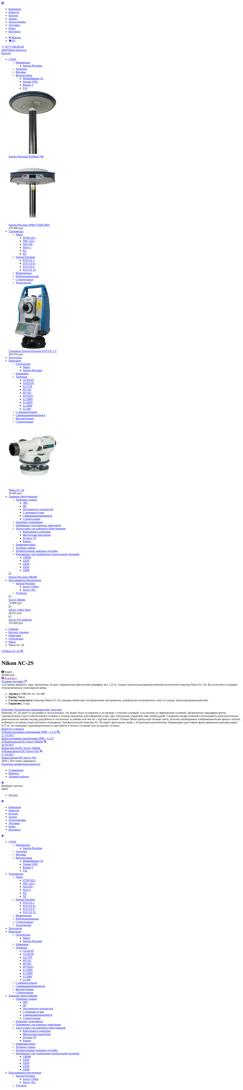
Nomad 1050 (30, 81)
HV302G (28, 395)
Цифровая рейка (26, 544)
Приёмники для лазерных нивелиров (38, 525)
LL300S (27, 405)
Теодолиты (15, 357)
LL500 (27, 408)
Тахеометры (16, 231)
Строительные (24, 279)
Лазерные (21, 376)
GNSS (12, 59)
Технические (23, 282)
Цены (12, 28)
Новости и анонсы (12, 728)
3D (24, 506)
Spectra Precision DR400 (23, 576)
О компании (16, 770)
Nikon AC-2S (16, 490)
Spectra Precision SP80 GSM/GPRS (29, 224)
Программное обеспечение (25, 580)
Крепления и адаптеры (37, 531)
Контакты (14, 31)
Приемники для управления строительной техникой (47, 554)
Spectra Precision (32, 65)
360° (25, 502)
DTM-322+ (29, 237)
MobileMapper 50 (33, 78)
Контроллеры (24, 75)
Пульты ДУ (29, 538)
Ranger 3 (28, 84)
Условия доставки (12, 681)
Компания (15, 9)
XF (25, 253)
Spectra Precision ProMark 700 (26, 156)
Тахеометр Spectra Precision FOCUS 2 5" (33, 351)
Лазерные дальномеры (29, 522)
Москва (13, 795)
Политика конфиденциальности (20, 764)
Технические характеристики (32, 709)
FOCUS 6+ (29, 263)
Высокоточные (25, 418)
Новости (14, 12)
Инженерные (24, 273)
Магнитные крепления (37, 534)
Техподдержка (17, 21)
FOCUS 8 (28, 266)
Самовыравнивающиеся (30, 415)
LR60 (26, 570)
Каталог (13, 15)
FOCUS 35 (29, 269)
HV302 (27, 392)
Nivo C (27, 247)
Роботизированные (27, 276)
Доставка (14, 25)
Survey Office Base (20, 609)
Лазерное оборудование (23, 496)
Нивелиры (15, 360)
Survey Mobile (17, 599)
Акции (13, 18)
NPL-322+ (29, 240)
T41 (25, 88)
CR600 (27, 557)
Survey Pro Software (20, 619)
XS (25, 250)
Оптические (23, 363)
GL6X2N (28, 383)
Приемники (23, 62)
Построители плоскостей (38, 509)
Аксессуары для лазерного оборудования (40, 528)
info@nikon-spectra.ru (14, 49)
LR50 (26, 567)
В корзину (10, 678)
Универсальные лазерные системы (37, 550)
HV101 (27, 389)
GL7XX (27, 386)
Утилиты (21, 593)
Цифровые (22, 373)
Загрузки (56, 709)
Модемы (21, 72)
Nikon (19, 234)
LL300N (28, 402)
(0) (13, 40)
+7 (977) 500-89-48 (12, 46)
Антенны (21, 68)
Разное (27, 541)
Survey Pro (29, 589)
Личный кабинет (19, 776)
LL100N (28, 399)
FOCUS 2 (28, 260)
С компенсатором (26, 412)
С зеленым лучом (33, 512)
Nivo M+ (28, 244)
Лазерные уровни (26, 499)
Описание (7, 709)
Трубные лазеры (25, 547)
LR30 (26, 563)
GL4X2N (28, 379)
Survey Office (31, 586)
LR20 (26, 560)
